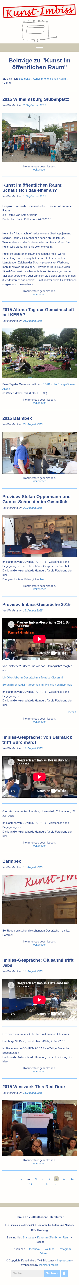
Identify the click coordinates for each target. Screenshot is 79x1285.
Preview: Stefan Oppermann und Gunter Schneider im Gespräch (36, 499)
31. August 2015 (32, 320)
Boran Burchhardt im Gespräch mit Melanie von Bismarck (37, 684)
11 (72, 1178)
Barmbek (11, 861)
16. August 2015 (32, 1092)
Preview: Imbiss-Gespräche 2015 (36, 604)
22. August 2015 (32, 507)
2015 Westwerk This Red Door (33, 1086)
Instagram (65, 1248)
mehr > (72, 712)
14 (47, 1184)
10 (63, 1178)
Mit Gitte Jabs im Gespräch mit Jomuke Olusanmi (32, 677)
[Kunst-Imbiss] (39, 17)
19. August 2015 (32, 610)
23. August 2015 (32, 424)
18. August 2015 (32, 748)
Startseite (24, 78)
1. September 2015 (34, 196)
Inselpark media (48, 1264)
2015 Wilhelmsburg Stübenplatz (35, 99)
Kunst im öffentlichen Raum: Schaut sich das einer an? (32, 188)
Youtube (49, 1248)
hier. (42, 579)
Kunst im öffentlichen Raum (49, 78)
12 (30, 1184)
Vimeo (44, 1253)
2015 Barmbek (17, 418)
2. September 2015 (34, 105)
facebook (34, 1248)
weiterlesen (39, 169)
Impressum (64, 1260)
